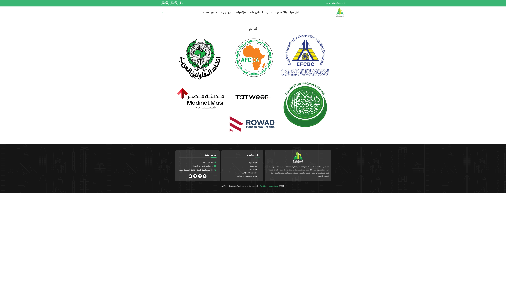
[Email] (163, 3)
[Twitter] (176, 3)
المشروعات (256, 12)
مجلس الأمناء (210, 12)
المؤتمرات (241, 12)
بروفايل (227, 12)
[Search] (162, 13)
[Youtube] (167, 3)
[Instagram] (172, 3)
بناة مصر (282, 12)
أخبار (270, 12)
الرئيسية (294, 12)
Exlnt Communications (269, 186)
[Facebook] (181, 3)
